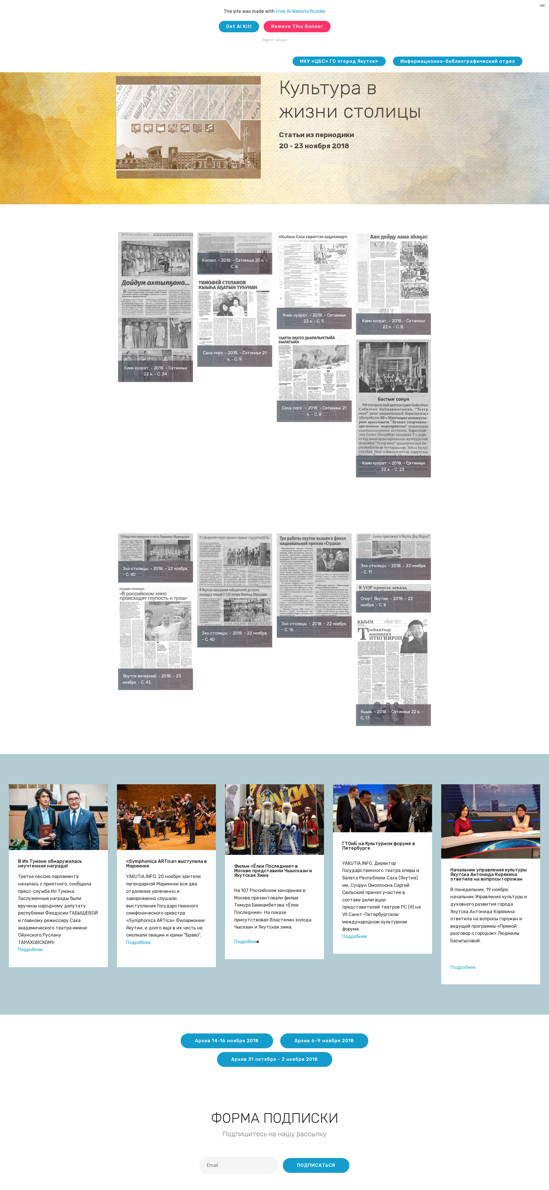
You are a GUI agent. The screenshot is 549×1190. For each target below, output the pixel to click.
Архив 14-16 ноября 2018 (227, 1040)
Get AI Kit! (239, 26)
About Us (275, 61)
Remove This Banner (297, 26)
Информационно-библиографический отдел (457, 61)
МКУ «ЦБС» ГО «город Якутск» (339, 61)
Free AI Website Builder (300, 11)
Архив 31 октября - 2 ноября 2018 (274, 1059)
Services (238, 61)
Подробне (245, 941)
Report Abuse (275, 40)
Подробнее (30, 949)
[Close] (542, 5)
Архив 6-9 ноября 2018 (324, 1040)
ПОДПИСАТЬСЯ (316, 1165)
